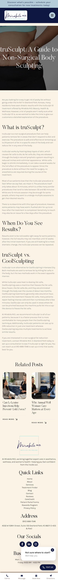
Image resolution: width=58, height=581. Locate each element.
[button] (10, 419)
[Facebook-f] (22, 544)
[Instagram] (35, 544)
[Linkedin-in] (29, 544)
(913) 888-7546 (29, 521)
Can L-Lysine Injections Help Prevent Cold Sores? (14, 406)
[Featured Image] (14, 385)
